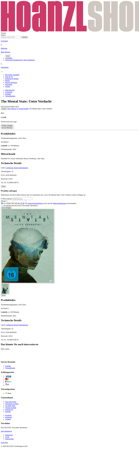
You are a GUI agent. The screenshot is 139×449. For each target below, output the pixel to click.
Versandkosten (10, 96)
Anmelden (8, 58)
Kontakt (8, 94)
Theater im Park (10, 408)
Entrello (8, 412)
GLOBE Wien (10, 406)
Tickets (7, 86)
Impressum (9, 435)
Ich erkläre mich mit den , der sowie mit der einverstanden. (40, 203)
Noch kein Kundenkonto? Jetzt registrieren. (20, 60)
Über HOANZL (11, 402)
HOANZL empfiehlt (12, 75)
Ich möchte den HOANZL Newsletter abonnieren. (20, 205)
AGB (22, 203)
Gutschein (8, 92)
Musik (7, 81)
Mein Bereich (10, 90)
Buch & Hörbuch (11, 82)
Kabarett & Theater (11, 79)
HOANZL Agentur (11, 404)
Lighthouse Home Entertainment (17, 168)
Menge (3, 201)
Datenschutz (9, 439)
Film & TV (9, 77)
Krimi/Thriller (24, 109)
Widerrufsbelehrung (59, 203)
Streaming (8, 84)
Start (9, 109)
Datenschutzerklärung (35, 203)
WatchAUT (9, 410)
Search (3, 35)
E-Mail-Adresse (6, 199)
